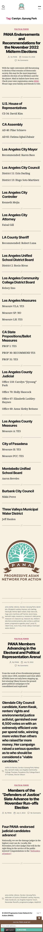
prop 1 (28, 623)
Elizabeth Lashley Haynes (17, 609)
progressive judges (26, 902)
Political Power (21, 29)
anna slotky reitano (12, 607)
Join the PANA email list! (21, 922)
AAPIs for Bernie (11, 768)
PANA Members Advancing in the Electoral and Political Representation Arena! (21, 650)
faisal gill (8, 612)
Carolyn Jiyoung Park (28, 607)
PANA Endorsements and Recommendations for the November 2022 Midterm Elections (21, 43)
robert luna (9, 626)
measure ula (28, 619)
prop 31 (33, 623)
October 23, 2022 (28, 57)
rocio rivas (18, 626)
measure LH (9, 619)
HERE (36, 81)
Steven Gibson (19, 775)
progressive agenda (17, 623)
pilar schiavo (28, 621)
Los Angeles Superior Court (27, 900)
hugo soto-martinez (12, 614)
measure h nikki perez (32, 616)
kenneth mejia (10, 616)
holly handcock (10, 900)
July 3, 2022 (20, 813)
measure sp (19, 619)
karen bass (33, 614)
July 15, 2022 (28, 662)
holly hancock (32, 612)
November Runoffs (12, 902)
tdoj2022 (37, 902)
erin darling (32, 609)
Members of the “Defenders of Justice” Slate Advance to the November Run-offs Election (21, 799)
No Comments (23, 60)
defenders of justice (12, 897)
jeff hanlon (24, 614)
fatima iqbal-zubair (19, 612)
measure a (20, 616)
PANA (15, 57)
